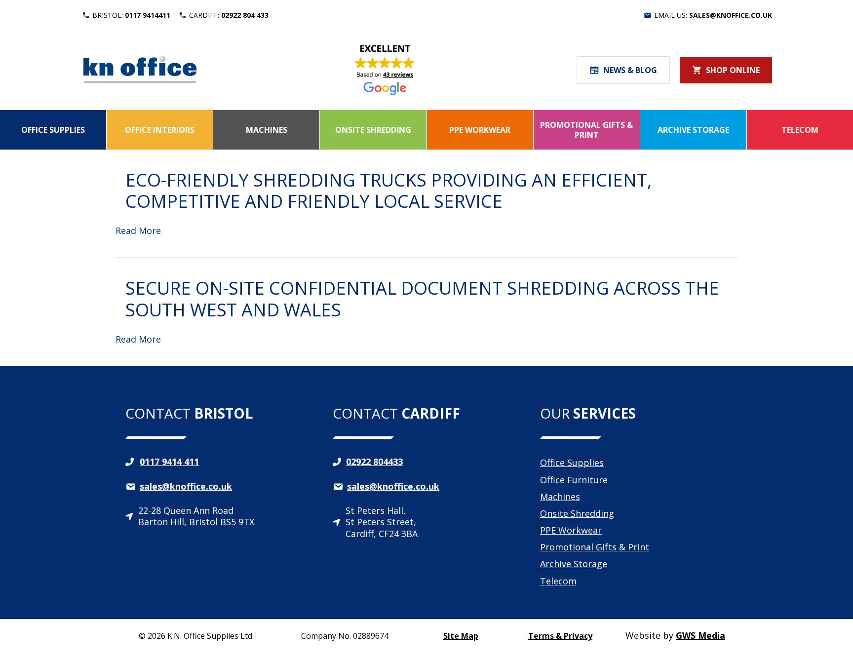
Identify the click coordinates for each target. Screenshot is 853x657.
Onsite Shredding (373, 129)
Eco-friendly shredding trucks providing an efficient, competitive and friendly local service (388, 190)
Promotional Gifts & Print (586, 129)
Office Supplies (53, 129)
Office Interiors (159, 129)
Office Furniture (574, 480)
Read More (138, 230)
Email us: (713, 15)
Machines (266, 129)
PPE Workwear (479, 129)
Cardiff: (229, 15)
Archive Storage (693, 129)
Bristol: (131, 15)
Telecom (799, 129)
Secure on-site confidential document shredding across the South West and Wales (422, 298)
